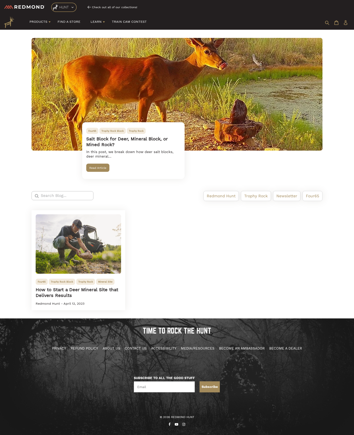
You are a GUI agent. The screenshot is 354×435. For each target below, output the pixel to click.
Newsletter (286, 196)
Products (38, 22)
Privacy (59, 348)
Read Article (97, 167)
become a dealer (285, 348)
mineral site (105, 281)
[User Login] (345, 23)
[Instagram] (183, 423)
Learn (96, 22)
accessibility (163, 348)
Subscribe (210, 387)
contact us (136, 348)
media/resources (197, 348)
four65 (92, 130)
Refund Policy (84, 348)
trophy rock (136, 130)
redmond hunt (221, 196)
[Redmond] (24, 7)
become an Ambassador (242, 348)
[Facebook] (170, 423)
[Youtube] (176, 423)
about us (111, 348)
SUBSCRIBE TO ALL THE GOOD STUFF (164, 378)
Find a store (69, 22)
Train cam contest (129, 22)
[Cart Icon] (336, 23)
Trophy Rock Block (112, 130)
